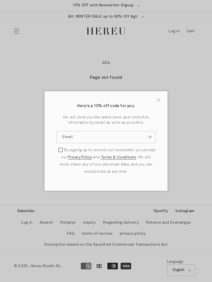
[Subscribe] (149, 137)
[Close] (158, 100)
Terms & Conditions (118, 157)
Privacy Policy (80, 157)
